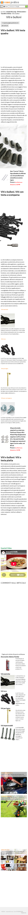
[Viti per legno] (8, 379)
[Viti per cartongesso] (8, 409)
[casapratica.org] (9, 2)
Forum (6, 6)
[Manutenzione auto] (14, 783)
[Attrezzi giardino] (14, 806)
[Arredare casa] (14, 860)
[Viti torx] (8, 350)
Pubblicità (23, 912)
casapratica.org (11, 12)
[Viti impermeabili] (8, 734)
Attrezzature (21, 12)
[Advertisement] (14, 51)
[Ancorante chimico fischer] (8, 665)
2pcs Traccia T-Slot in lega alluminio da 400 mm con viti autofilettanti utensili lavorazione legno (18, 175)
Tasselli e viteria (6, 13)
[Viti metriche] (8, 320)
